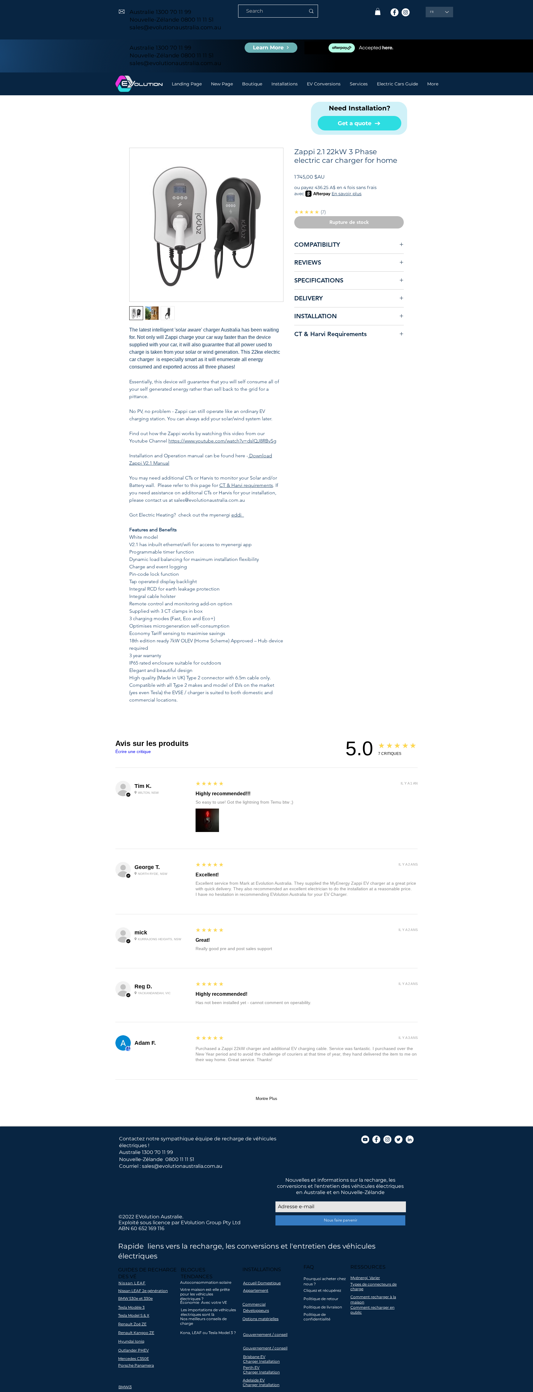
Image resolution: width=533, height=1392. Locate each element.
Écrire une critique (133, 751)
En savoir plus (347, 193)
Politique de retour (321, 1298)
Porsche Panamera (136, 1365)
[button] (378, 11)
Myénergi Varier (365, 1277)
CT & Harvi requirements (246, 485)
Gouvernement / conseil (265, 1334)
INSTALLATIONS (261, 1269)
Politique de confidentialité (317, 1316)
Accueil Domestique (262, 1283)
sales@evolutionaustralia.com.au (175, 27)
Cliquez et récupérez (322, 1290)
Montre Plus (266, 1098)
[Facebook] (394, 12)
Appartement (255, 1290)
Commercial (254, 1304)
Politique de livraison (323, 1307)
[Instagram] (406, 12)
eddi (237, 515)
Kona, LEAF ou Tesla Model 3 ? (208, 1332)
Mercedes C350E (133, 1358)
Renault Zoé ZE (132, 1324)
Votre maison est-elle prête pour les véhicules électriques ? (205, 1294)
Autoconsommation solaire (205, 1282)
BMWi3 (125, 1387)
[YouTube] (365, 1139)
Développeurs (256, 1310)
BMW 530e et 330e (135, 1298)
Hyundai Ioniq (131, 1341)
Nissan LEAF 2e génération (143, 1290)
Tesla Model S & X (133, 1315)
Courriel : (130, 1166)
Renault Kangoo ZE (136, 1332)
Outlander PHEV (133, 1350)
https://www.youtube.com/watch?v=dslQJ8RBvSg (222, 441)
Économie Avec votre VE (203, 1302)
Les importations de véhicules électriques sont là (208, 1312)
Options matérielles (260, 1318)
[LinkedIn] (410, 1139)
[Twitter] (399, 1139)
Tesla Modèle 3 (131, 1307)
